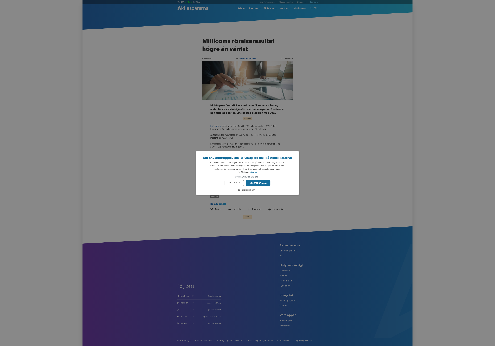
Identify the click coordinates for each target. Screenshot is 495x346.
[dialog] (247, 173)
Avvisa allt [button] (234, 183)
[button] (247, 177)
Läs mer (253, 172)
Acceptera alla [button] (258, 183)
